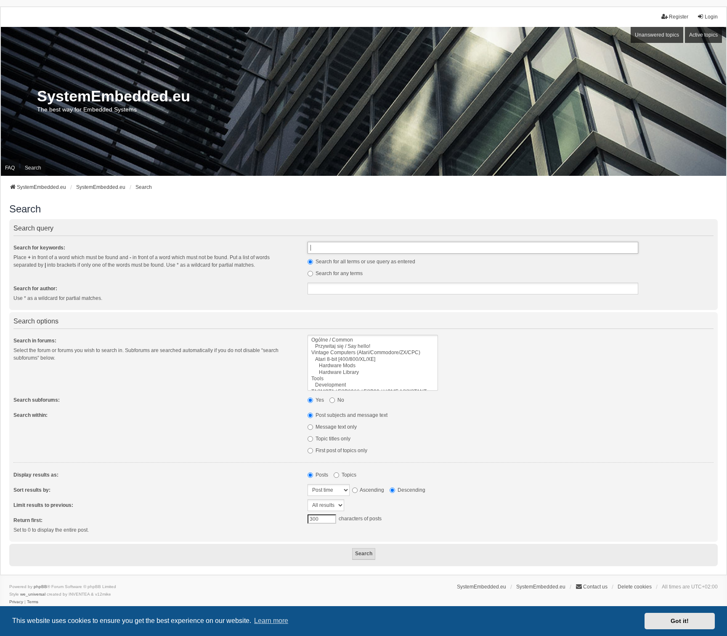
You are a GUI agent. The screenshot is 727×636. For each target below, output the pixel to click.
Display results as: (35, 475)
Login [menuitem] (711, 17)
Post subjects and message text (350, 415)
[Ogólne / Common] (372, 340)
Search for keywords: (39, 248)
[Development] (372, 385)
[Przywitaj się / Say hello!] (372, 346)
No (340, 400)
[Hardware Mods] (372, 366)
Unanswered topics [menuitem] (657, 35)
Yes (319, 400)
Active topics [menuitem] (703, 35)
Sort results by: (31, 490)
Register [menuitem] (678, 17)
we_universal (32, 594)
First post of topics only (340, 450)
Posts (321, 475)
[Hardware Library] (372, 372)
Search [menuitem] (33, 168)
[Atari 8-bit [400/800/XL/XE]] (372, 359)
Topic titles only (332, 439)
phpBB (40, 586)
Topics (348, 475)
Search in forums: (34, 341)
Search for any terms (338, 273)
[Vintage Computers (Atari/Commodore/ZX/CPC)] (372, 353)
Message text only (335, 427)
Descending (410, 490)
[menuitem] (16, 602)
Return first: (27, 520)
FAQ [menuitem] (10, 168)
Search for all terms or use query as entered (364, 262)
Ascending (371, 490)
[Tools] (372, 379)
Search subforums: (36, 400)
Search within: (30, 415)
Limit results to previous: (43, 505)
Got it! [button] (680, 620)
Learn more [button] (271, 620)
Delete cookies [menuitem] (635, 587)
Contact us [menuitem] (595, 587)
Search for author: (35, 289)
